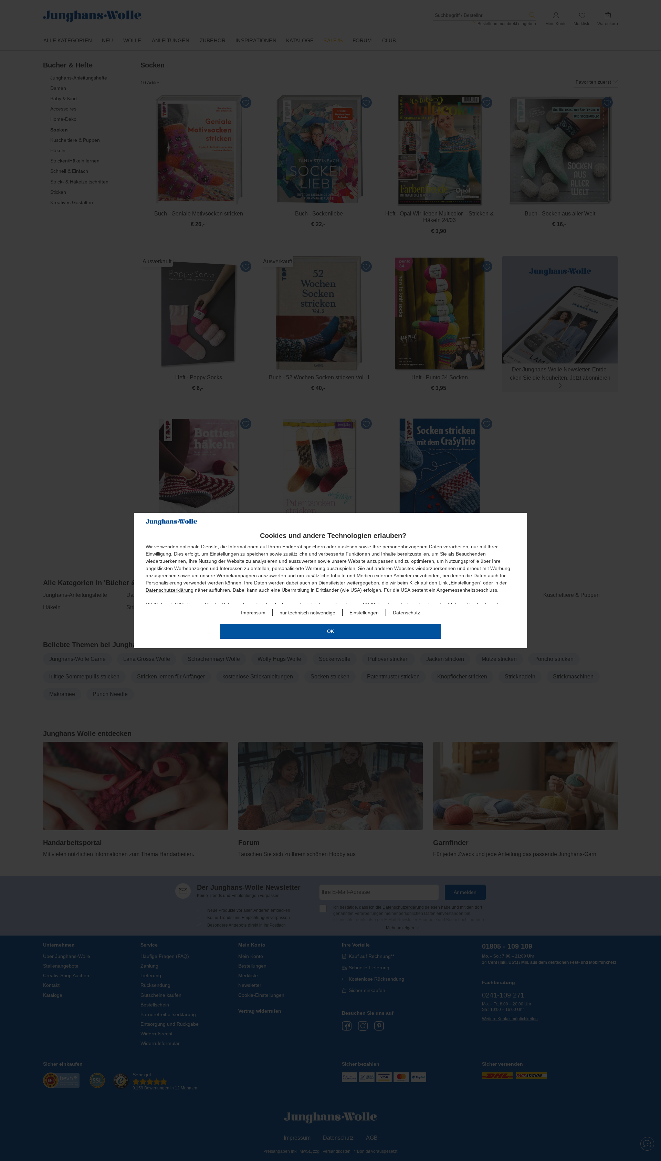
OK (330, 631)
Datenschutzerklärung (169, 590)
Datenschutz (406, 612)
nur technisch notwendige (307, 612)
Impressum (253, 612)
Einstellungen (465, 582)
